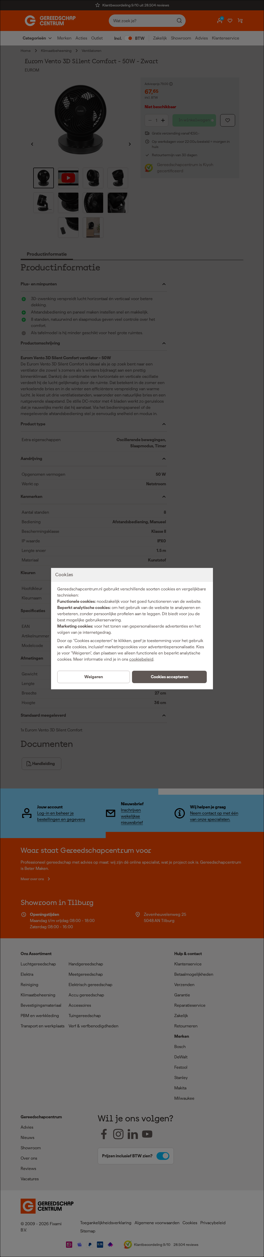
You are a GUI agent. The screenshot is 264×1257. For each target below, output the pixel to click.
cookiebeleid (141, 659)
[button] (169, 677)
